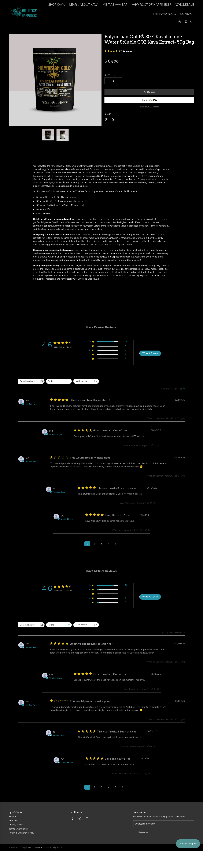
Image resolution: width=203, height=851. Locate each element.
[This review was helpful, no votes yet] (176, 418)
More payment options (149, 107)
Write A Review (150, 353)
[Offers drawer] (179, 21)
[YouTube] (87, 818)
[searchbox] (28, 381)
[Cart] (186, 21)
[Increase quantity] (119, 81)
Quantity (109, 75)
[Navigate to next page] (123, 543)
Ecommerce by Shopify (53, 847)
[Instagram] (80, 818)
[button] (11, 80)
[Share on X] (113, 120)
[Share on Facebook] (106, 120)
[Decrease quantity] (108, 81)
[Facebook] (72, 818)
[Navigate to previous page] (80, 543)
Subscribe (143, 832)
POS (37, 847)
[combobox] (59, 381)
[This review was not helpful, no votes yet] (182, 418)
